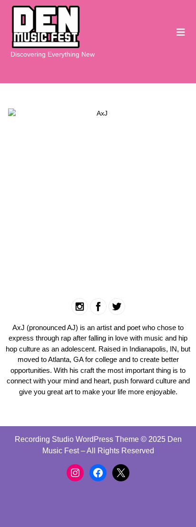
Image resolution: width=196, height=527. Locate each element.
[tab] (180, 32)
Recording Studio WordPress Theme (77, 439)
